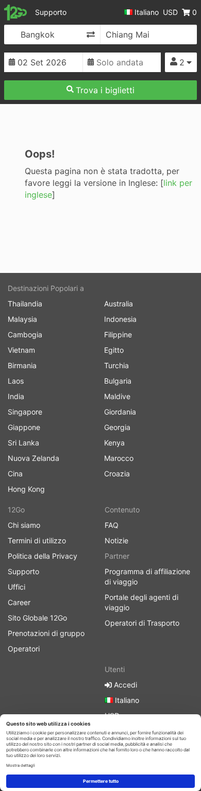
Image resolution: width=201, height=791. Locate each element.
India (16, 396)
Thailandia (25, 303)
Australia (118, 303)
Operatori (24, 648)
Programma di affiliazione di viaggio (147, 576)
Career (19, 602)
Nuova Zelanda (33, 458)
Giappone (24, 427)
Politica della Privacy (42, 556)
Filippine (118, 334)
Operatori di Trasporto (142, 622)
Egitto (114, 350)
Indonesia (120, 319)
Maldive (117, 396)
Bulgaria (117, 380)
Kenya (114, 442)
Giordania (120, 411)
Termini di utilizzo (37, 540)
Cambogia (25, 334)
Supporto (50, 12)
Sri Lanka (23, 442)
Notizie (116, 540)
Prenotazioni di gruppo (46, 633)
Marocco (118, 458)
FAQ (112, 525)
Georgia (117, 427)
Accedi (124, 684)
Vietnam (21, 350)
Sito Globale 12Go (37, 617)
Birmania (22, 365)
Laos (16, 380)
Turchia (116, 365)
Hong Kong (26, 489)
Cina (15, 473)
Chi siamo (24, 525)
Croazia (117, 473)
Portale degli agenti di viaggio (141, 602)
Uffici (16, 586)
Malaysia (22, 319)
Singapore (25, 411)
